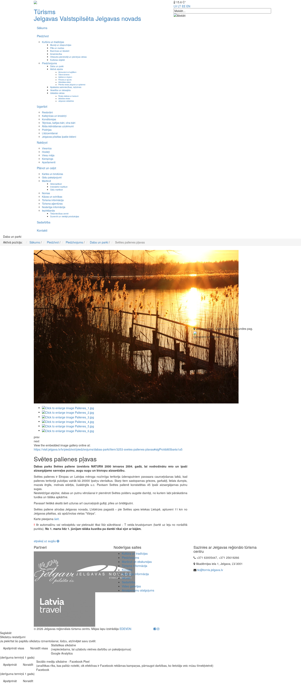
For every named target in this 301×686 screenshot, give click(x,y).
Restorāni (47, 112)
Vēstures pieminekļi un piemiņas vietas (68, 56)
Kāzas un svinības (52, 196)
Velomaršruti (56, 183)
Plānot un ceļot (46, 168)
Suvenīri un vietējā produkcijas (64, 216)
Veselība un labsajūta (60, 90)
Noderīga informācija (53, 207)
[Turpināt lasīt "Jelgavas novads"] (104, 571)
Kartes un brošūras (52, 174)
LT (179, 6)
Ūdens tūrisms (63, 74)
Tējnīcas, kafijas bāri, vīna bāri (58, 122)
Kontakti (42, 230)
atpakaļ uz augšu (45, 541)
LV (175, 6)
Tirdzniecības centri (59, 213)
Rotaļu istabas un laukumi (68, 96)
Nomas (46, 193)
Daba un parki (56, 66)
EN (188, 6)
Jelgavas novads (118, 18)
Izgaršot (42, 106)
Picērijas (47, 129)
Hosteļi (46, 151)
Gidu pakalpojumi (52, 177)
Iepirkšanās (48, 210)
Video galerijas (131, 586)
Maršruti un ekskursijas (137, 562)
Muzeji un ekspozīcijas (60, 44)
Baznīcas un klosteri (59, 50)
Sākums (42, 28)
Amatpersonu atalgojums (138, 590)
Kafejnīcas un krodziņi (54, 115)
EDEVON (125, 629)
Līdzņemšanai (50, 133)
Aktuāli (126, 578)
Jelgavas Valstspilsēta (64, 18)
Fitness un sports (64, 79)
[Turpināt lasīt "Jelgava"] (64, 571)
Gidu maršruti (56, 189)
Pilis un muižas (57, 48)
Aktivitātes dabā (64, 82)
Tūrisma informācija (53, 200)
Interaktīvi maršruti (58, 186)
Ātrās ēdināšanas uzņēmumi (58, 126)
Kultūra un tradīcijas (53, 42)
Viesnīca (47, 148)
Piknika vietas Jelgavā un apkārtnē (71, 84)
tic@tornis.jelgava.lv (210, 570)
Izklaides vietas (57, 93)
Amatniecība (56, 53)
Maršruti (46, 180)
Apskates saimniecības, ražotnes (65, 87)
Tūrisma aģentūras (52, 203)
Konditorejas (49, 119)
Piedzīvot (43, 36)
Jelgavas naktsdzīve (66, 101)
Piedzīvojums (49, 63)
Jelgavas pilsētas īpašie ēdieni (59, 136)
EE (184, 6)
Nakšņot (42, 142)
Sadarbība (43, 222)
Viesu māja (48, 155)
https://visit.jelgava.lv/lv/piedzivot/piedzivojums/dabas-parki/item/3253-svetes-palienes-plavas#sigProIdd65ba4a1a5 (108, 449)
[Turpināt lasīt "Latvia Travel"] (64, 609)
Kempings (47, 158)
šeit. (57, 519)
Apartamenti (48, 162)
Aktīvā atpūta (56, 69)
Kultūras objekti (57, 59)
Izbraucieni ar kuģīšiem (67, 72)
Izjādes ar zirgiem (65, 77)
